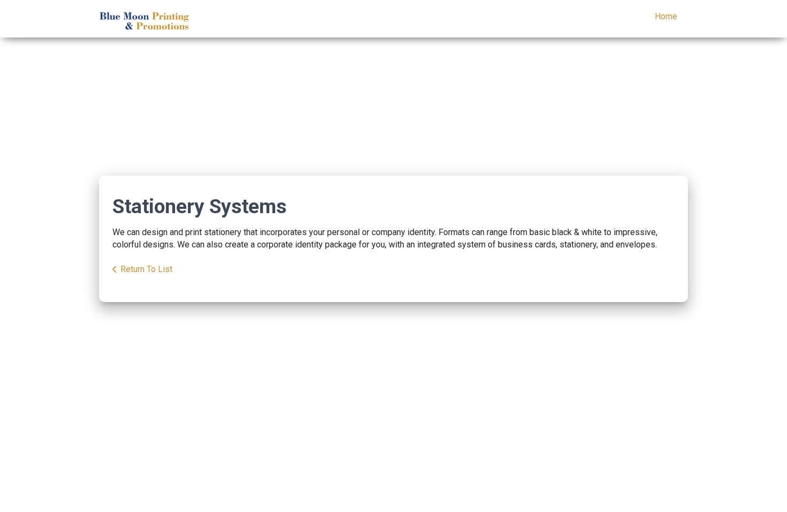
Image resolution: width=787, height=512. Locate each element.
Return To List (146, 269)
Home (666, 16)
